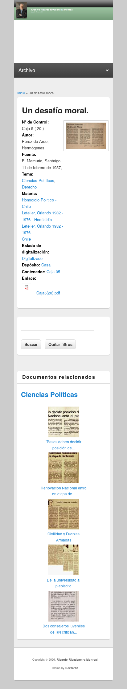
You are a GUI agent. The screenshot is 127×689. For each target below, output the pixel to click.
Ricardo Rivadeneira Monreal (77, 660)
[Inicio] (63, 19)
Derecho (29, 187)
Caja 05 (53, 271)
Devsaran (71, 668)
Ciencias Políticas (38, 180)
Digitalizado (32, 258)
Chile (26, 239)
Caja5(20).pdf (48, 293)
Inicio (21, 92)
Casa (46, 265)
